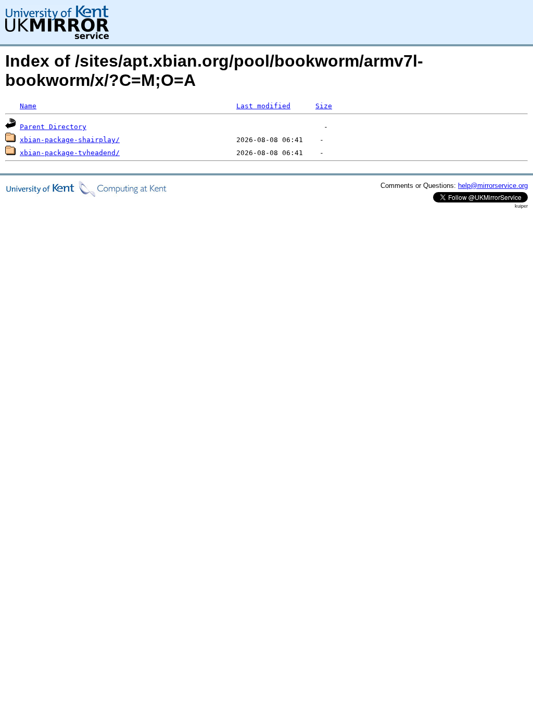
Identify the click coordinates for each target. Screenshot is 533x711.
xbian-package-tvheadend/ (70, 153)
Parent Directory (53, 127)
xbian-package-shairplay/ (70, 140)
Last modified (263, 106)
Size (323, 106)
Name (28, 106)
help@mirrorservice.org (493, 185)
